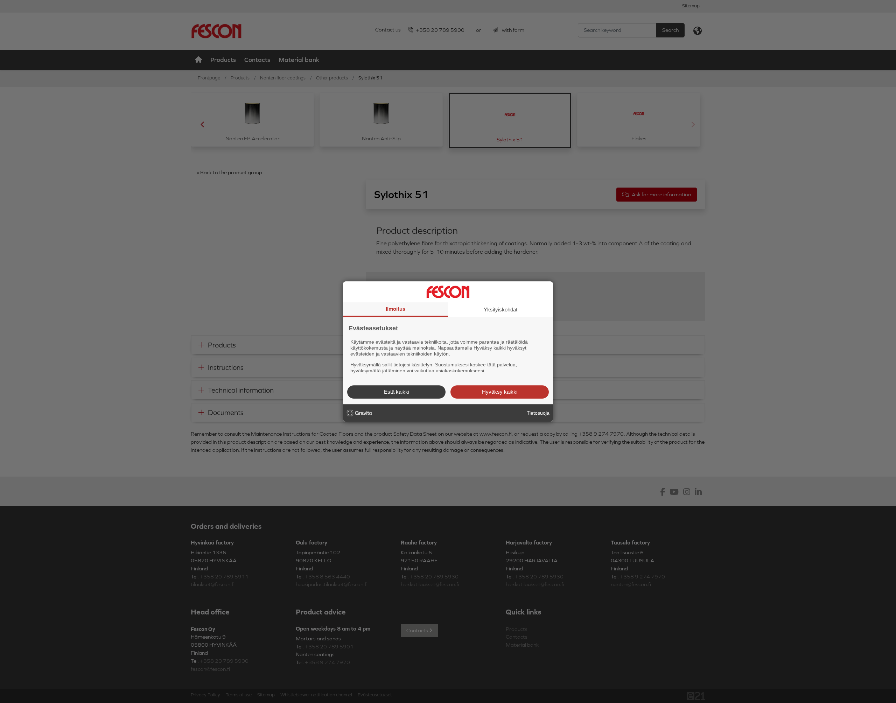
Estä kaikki (396, 392)
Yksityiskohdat (500, 309)
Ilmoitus (395, 309)
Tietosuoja (538, 413)
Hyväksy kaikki (499, 392)
